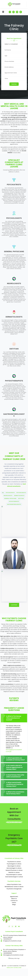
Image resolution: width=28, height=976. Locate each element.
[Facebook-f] (9, 926)
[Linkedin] (17, 12)
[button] (3, 12)
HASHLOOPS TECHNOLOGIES (14, 967)
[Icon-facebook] (10, 12)
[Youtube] (20, 12)
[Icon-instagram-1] (13, 12)
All (3, 492)
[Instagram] (12, 926)
